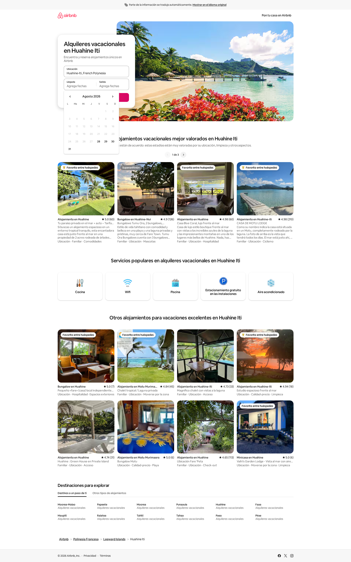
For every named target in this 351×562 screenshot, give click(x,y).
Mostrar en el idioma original (209, 4)
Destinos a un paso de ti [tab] (72, 493)
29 (105, 141)
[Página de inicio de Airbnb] (67, 15)
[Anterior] (168, 155)
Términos (105, 555)
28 (98, 141)
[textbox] (80, 86)
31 (69, 149)
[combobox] (96, 73)
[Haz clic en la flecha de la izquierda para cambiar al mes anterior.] (70, 96)
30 (112, 141)
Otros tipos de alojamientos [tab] (109, 493)
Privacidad (90, 555)
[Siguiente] (183, 155)
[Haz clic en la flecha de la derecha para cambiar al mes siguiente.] (112, 96)
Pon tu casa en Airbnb (276, 15)
